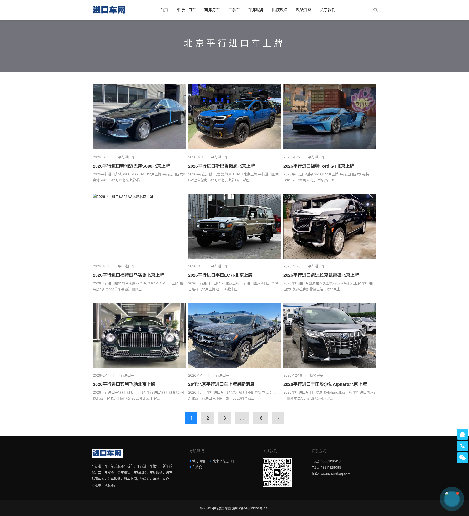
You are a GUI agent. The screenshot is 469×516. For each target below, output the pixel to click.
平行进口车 (186, 9)
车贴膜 (197, 467)
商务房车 (212, 9)
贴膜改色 (280, 9)
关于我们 (328, 9)
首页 (164, 9)
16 (260, 418)
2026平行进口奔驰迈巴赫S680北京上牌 (131, 166)
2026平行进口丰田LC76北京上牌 (220, 275)
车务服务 (256, 9)
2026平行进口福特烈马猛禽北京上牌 (128, 275)
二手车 (234, 9)
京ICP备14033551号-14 (250, 508)
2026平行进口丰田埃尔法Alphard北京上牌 (325, 384)
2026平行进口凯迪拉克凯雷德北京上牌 (321, 275)
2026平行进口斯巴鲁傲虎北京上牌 (221, 166)
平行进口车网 (221, 508)
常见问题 (198, 461)
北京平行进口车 (224, 461)
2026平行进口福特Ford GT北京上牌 (318, 166)
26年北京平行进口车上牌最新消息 (221, 384)
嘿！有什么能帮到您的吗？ (424, 499)
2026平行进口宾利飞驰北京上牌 (124, 384)
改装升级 (304, 9)
